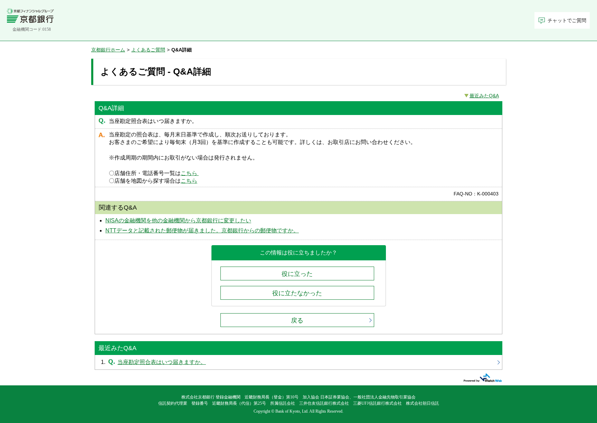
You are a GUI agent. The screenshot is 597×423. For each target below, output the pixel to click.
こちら (190, 173)
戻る (297, 320)
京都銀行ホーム (108, 49)
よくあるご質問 (148, 49)
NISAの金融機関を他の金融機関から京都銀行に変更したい (178, 220)
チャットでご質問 (567, 20)
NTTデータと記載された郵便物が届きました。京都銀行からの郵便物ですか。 (202, 230)
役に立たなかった (297, 293)
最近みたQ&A (484, 95)
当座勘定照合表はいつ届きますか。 (298, 362)
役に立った (297, 273)
